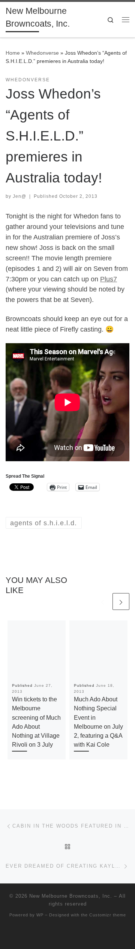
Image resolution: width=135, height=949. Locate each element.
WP (40, 915)
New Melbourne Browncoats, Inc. (70, 896)
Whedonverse (42, 53)
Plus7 (108, 279)
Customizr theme (107, 915)
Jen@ (19, 196)
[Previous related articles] (102, 601)
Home (13, 53)
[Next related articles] (120, 601)
